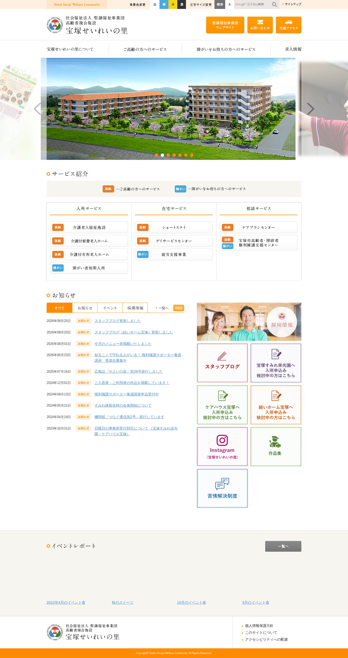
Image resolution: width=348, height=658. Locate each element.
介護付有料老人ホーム (89, 254)
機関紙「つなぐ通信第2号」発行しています (129, 417)
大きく (229, 4)
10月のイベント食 (191, 602)
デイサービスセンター (174, 241)
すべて (59, 308)
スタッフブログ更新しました (118, 321)
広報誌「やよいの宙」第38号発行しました (129, 371)
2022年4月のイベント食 (66, 602)
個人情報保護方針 (259, 626)
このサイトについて (261, 632)
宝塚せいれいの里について (78, 49)
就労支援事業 (174, 254)
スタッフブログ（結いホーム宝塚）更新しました (134, 332)
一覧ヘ (164, 308)
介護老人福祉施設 (89, 227)
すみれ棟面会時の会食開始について (123, 405)
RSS (178, 308)
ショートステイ (174, 227)
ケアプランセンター (259, 227)
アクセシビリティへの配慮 (266, 639)
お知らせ (85, 308)
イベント (110, 308)
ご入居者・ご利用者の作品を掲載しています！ (132, 383)
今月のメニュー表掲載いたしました (123, 344)
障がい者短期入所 (89, 268)
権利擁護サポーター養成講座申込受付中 (127, 394)
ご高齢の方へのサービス (145, 49)
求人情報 (286, 49)
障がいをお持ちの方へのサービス (226, 49)
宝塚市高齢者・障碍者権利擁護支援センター (259, 243)
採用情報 (135, 308)
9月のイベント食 (255, 602)
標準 (219, 4)
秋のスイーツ (122, 602)
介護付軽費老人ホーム (89, 241)
